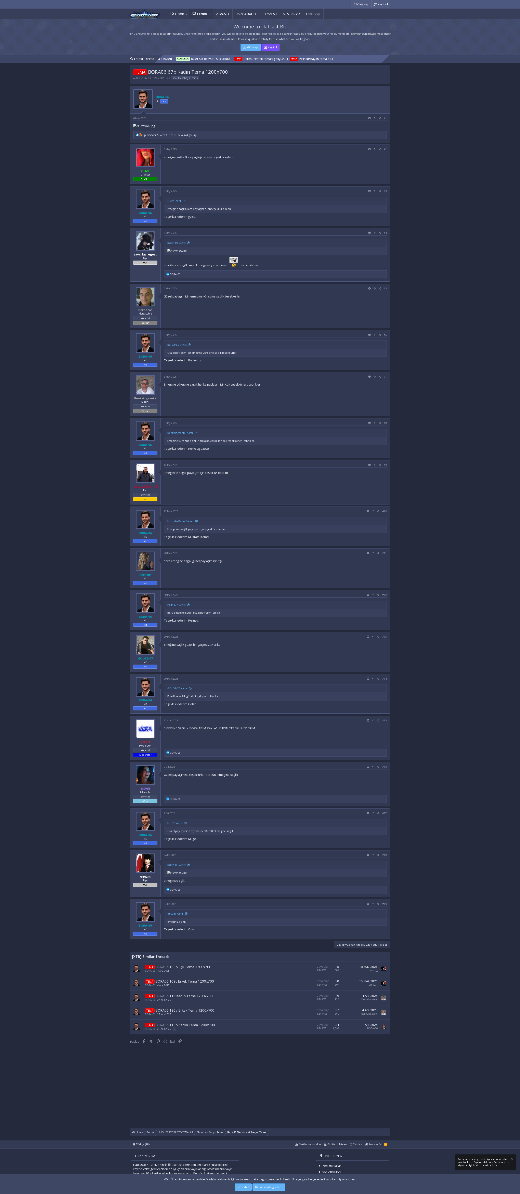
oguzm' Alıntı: (175, 913)
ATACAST (222, 14)
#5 (385, 288)
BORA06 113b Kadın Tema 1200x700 (185, 1025)
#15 (384, 720)
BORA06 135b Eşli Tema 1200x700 (183, 966)
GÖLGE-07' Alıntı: (177, 688)
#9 (385, 465)
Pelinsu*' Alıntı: (176, 605)
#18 (384, 855)
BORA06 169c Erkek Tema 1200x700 (184, 981)
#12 (384, 595)
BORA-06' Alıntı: (176, 243)
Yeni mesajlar (331, 1166)
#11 (384, 553)
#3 (385, 191)
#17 (384, 813)
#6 (385, 335)
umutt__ (373, 970)
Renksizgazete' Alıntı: (180, 433)
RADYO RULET (246, 14)
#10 (384, 511)
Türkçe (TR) (142, 1144)
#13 (384, 636)
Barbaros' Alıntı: (177, 344)
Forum (202, 14)
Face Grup (313, 14)
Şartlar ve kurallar (310, 1144)
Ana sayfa (374, 1144)
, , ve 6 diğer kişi (169, 135)
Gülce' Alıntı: (174, 201)
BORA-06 (141, 78)
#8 (385, 423)
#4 (385, 233)
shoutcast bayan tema (185, 78)
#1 (385, 118)
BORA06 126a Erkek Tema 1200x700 (184, 1010)
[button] (186, 14)
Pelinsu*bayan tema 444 (242, 59)
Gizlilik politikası (337, 1144)
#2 (385, 149)
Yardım (357, 1144)
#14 (384, 678)
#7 (385, 376)
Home (179, 14)
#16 (384, 766)
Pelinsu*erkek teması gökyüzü (190, 59)
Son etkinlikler (331, 1172)
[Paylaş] (379, 118)
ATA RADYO (291, 14)
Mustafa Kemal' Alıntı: (180, 521)
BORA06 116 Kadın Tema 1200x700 (184, 996)
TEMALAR (270, 14)
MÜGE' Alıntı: (175, 823)
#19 (384, 904)
